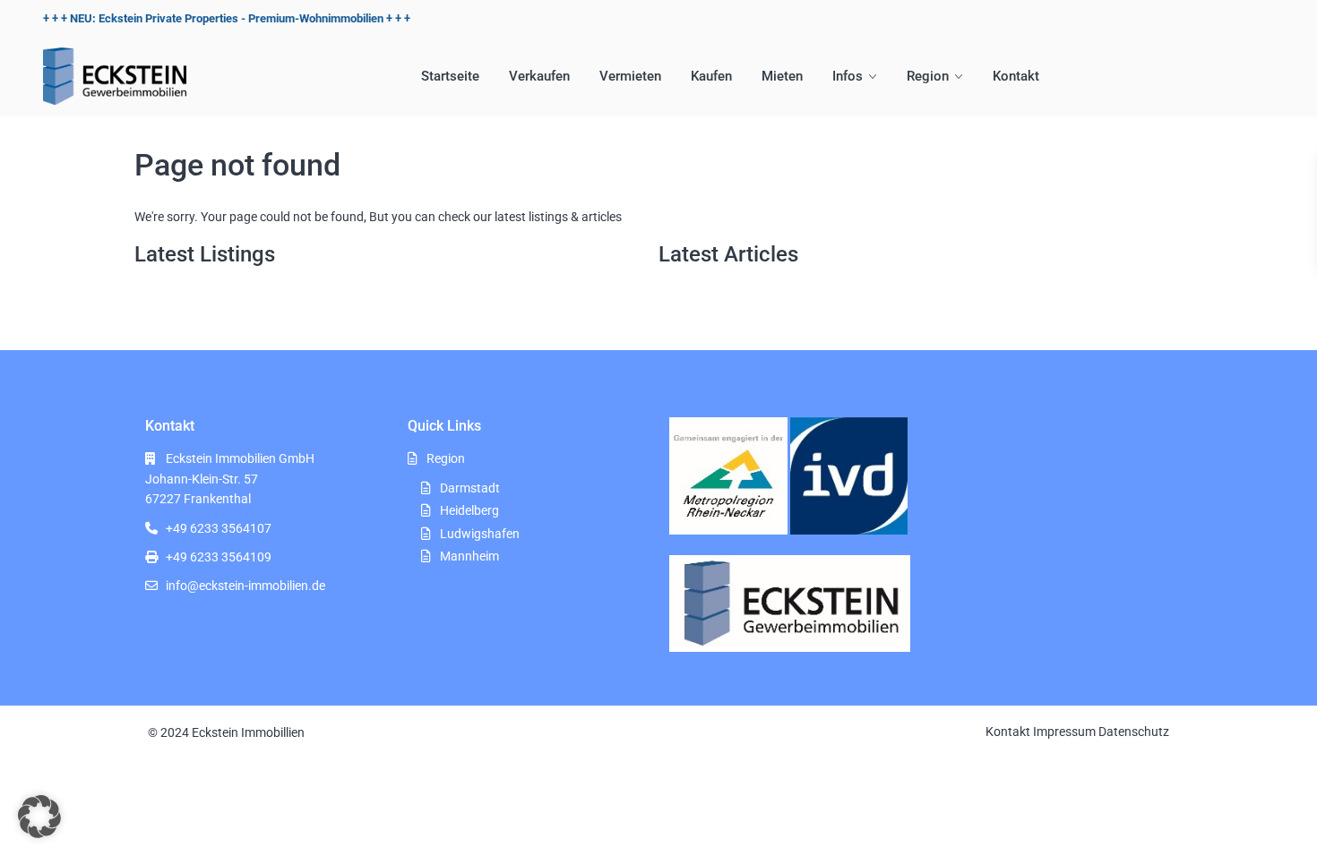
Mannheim (469, 556)
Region (928, 76)
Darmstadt (470, 488)
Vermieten (630, 76)
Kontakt (1016, 76)
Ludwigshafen (480, 533)
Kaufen (711, 76)
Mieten (782, 76)
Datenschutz (1133, 731)
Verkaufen (539, 76)
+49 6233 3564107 (218, 528)
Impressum (1064, 731)
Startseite (450, 76)
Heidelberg (469, 510)
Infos (847, 76)
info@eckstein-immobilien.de (245, 585)
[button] (39, 816)
